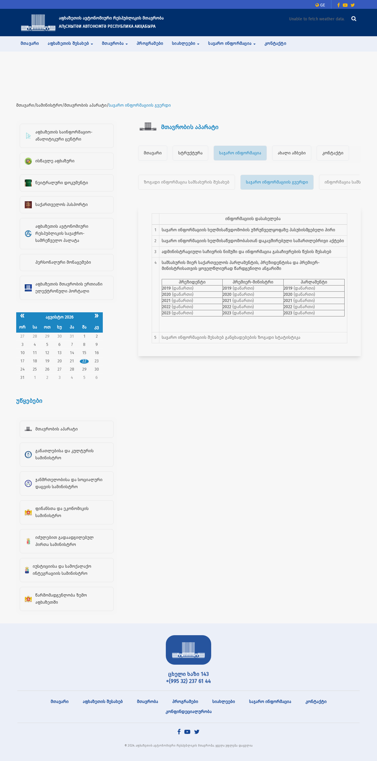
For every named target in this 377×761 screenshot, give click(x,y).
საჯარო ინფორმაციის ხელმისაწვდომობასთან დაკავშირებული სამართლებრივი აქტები (253, 240)
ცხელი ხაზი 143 (188, 674)
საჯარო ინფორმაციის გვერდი (277, 182)
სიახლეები (223, 701)
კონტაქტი (275, 43)
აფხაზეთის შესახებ (103, 701)
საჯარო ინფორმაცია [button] (230, 43)
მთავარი (30, 43)
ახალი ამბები (292, 153)
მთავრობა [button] (113, 43)
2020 (166, 294)
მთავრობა (147, 701)
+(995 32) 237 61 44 (188, 681)
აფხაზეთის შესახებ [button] (69, 43)
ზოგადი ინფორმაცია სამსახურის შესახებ (186, 182)
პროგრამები (150, 43)
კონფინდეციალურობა (189, 711)
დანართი (182, 288)
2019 (166, 288)
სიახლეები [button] (184, 43)
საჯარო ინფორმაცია (240, 153)
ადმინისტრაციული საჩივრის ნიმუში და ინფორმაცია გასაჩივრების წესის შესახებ (246, 251)
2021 (166, 300)
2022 (166, 306)
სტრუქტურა (190, 153)
